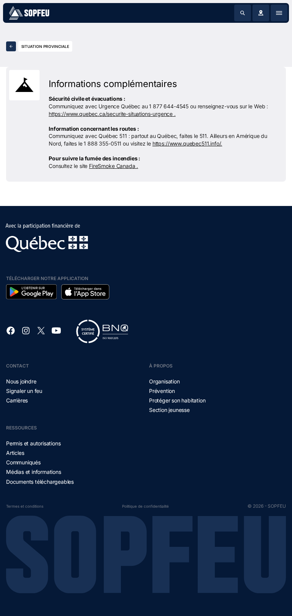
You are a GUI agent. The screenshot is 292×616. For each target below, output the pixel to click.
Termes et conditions (24, 506)
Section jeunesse (169, 410)
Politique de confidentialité (145, 506)
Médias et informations (33, 472)
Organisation (164, 381)
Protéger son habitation (177, 400)
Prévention (162, 391)
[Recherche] (242, 13)
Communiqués (23, 462)
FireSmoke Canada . (113, 166)
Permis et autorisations (33, 443)
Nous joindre (21, 381)
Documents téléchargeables (40, 481)
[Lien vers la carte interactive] (260, 13)
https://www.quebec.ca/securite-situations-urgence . (112, 114)
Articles (15, 453)
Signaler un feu (24, 391)
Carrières (17, 400)
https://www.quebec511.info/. (187, 143)
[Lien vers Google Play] (31, 291)
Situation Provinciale (45, 46)
